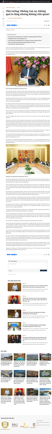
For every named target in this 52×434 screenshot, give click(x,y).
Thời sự (18, 7)
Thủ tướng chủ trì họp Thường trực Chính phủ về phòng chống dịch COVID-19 (25, 36)
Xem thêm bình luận (11, 274)
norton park (45, 422)
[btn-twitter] (46, 25)
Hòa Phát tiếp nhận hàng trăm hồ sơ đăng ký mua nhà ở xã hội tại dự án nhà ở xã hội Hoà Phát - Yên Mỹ (45, 381)
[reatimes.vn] (3, 1)
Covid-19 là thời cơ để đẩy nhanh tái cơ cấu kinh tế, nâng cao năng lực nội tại (24, 40)
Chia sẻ (9, 25)
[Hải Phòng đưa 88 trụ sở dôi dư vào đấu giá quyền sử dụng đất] (32, 357)
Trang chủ (7, 1)
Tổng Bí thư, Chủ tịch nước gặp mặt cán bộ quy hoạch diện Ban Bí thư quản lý (34, 313)
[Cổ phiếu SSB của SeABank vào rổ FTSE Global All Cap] (45, 357)
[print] (3, 18)
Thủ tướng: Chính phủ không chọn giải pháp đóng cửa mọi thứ (21, 42)
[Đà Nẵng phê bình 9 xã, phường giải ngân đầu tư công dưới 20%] (6, 357)
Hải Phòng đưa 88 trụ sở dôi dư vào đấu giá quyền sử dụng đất (32, 363)
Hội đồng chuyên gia (36, 1)
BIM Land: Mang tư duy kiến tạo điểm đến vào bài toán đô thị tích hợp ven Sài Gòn (32, 381)
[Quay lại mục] (3, 8)
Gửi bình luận (43, 270)
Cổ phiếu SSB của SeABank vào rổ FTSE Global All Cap (45, 363)
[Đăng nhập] (48, 1)
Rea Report (23, 1)
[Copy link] (3, 15)
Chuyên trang (17, 1)
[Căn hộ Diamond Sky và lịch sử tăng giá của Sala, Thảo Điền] (6, 373)
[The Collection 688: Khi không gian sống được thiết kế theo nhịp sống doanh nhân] (32, 392)
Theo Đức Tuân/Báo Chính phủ (15, 18)
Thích (13, 25)
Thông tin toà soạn (43, 1)
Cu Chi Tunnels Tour (40, 420)
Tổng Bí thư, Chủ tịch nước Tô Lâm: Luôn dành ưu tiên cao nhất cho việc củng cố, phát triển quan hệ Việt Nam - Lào (35, 300)
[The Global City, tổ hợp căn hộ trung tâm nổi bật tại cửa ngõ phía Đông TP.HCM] (19, 373)
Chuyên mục (11, 1)
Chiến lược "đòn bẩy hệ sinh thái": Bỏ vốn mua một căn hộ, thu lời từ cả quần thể (19, 364)
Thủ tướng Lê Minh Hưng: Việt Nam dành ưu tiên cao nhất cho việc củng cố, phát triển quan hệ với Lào (35, 339)
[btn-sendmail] (48, 25)
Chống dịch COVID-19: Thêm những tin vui (17, 38)
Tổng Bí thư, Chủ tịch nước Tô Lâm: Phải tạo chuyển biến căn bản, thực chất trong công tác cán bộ (35, 286)
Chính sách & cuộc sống (10, 7)
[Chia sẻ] (3, 12)
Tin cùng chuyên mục (14, 281)
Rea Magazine (28, 1)
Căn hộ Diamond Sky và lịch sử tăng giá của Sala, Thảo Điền (6, 380)
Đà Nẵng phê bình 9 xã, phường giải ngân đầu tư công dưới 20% (6, 363)
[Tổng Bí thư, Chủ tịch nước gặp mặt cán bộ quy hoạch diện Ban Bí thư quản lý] (14, 314)
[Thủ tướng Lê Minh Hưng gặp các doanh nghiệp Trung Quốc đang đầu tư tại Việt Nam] (14, 326)
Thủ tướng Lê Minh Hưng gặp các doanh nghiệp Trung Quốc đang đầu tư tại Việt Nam (34, 325)
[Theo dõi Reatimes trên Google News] (47, 21)
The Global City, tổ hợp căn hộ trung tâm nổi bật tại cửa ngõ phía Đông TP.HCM (19, 381)
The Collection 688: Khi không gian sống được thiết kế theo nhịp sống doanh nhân (32, 399)
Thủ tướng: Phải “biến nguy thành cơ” (16, 44)
